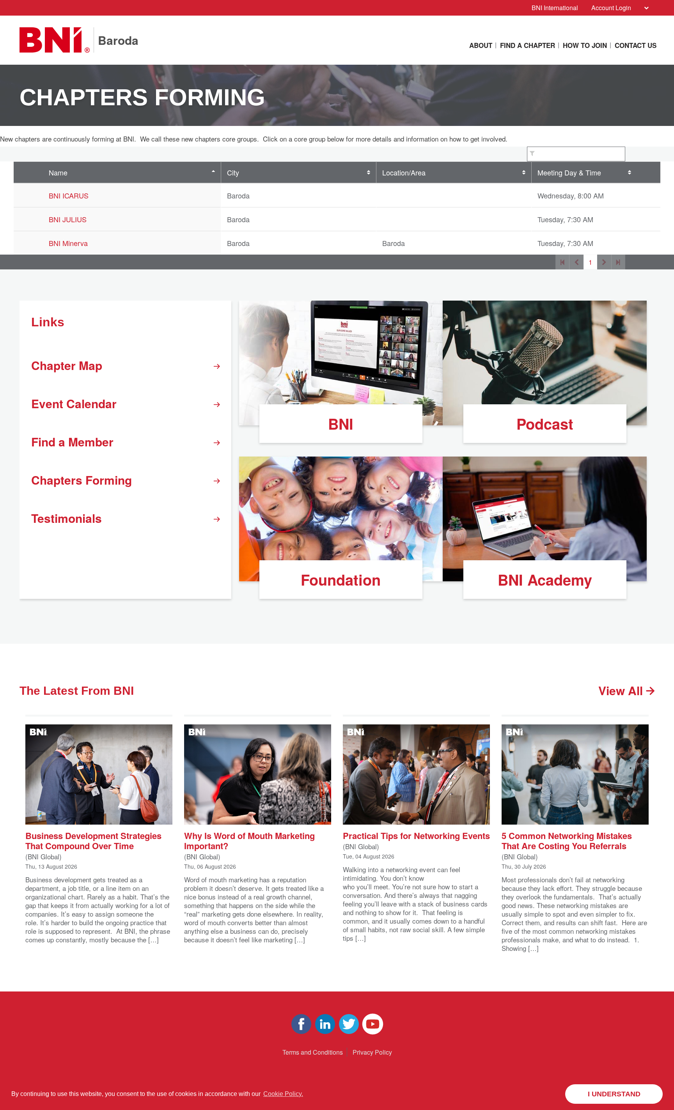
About (480, 45)
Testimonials (66, 518)
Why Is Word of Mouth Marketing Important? (249, 840)
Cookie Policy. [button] (283, 1094)
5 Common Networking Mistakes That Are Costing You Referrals (567, 840)
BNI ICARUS (69, 195)
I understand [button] (614, 1094)
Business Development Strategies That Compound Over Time (93, 840)
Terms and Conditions (312, 1052)
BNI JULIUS (68, 219)
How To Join (585, 45)
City (233, 172)
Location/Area (404, 172)
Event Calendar (74, 403)
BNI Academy (545, 579)
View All (622, 690)
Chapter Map (66, 365)
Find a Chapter (527, 45)
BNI (340, 423)
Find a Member (72, 441)
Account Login (611, 7)
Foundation (341, 579)
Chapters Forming (81, 479)
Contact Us (635, 45)
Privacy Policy (372, 1052)
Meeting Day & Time (569, 172)
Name (58, 172)
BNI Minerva (68, 243)
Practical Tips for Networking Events (416, 835)
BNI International (555, 7)
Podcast (544, 423)
